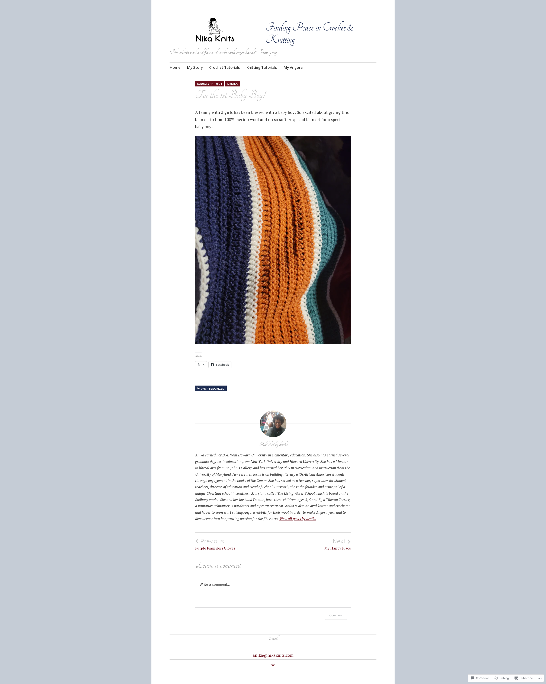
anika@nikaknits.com (273, 655)
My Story (195, 67)
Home (175, 67)
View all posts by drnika (297, 518)
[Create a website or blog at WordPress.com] (273, 664)
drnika (232, 84)
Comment (336, 615)
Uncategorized (213, 388)
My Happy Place (337, 544)
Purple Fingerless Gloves (215, 544)
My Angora (293, 67)
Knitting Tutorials (261, 67)
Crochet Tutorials (224, 67)
